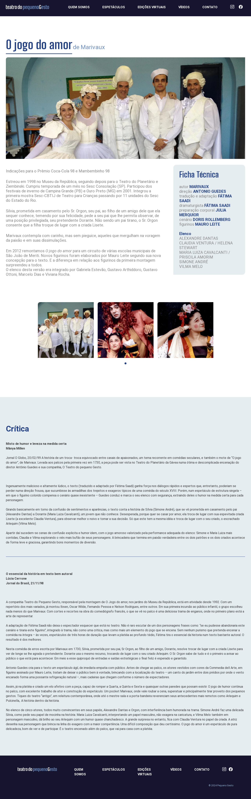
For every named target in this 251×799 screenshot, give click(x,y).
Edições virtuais (152, 7)
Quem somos (79, 7)
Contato (209, 7)
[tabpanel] (66, 330)
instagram (233, 7)
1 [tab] (125, 363)
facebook (242, 7)
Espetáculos (113, 7)
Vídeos (184, 7)
